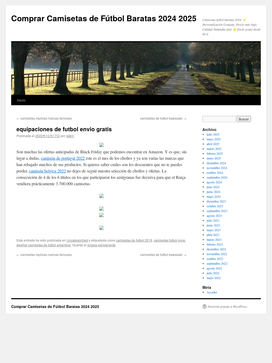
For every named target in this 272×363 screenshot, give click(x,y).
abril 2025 (213, 144)
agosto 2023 (214, 215)
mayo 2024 (214, 196)
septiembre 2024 (217, 177)
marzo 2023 (214, 239)
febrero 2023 (215, 244)
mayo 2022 (214, 278)
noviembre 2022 (217, 254)
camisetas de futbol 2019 (134, 240)
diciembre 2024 (216, 163)
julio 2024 (213, 187)
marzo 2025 (214, 148)
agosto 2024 (214, 182)
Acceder (212, 292)
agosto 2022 (214, 268)
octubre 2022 (215, 258)
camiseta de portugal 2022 (63, 158)
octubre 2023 (215, 206)
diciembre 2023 (216, 201)
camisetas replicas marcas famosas (44, 118)
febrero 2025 (215, 153)
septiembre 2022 (217, 263)
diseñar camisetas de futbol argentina (43, 245)
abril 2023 (213, 235)
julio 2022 (213, 273)
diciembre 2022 (216, 249)
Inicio (21, 100)
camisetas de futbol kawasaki (163, 118)
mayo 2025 (214, 139)
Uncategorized (77, 240)
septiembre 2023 (217, 211)
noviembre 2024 (217, 168)
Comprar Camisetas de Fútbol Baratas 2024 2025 (104, 18)
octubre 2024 (215, 172)
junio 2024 (213, 191)
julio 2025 (213, 134)
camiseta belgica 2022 (47, 171)
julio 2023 (213, 220)
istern (70, 135)
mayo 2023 (214, 230)
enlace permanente (101, 245)
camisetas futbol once (169, 240)
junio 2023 (213, 225)
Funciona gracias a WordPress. (228, 306)
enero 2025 (214, 158)
